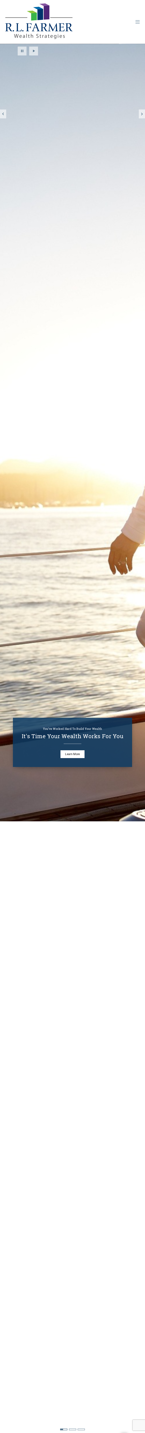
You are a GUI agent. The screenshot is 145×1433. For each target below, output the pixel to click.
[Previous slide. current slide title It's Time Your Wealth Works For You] (3, 113)
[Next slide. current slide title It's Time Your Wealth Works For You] (142, 113)
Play (33, 51)
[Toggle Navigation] (137, 21)
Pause (22, 51)
